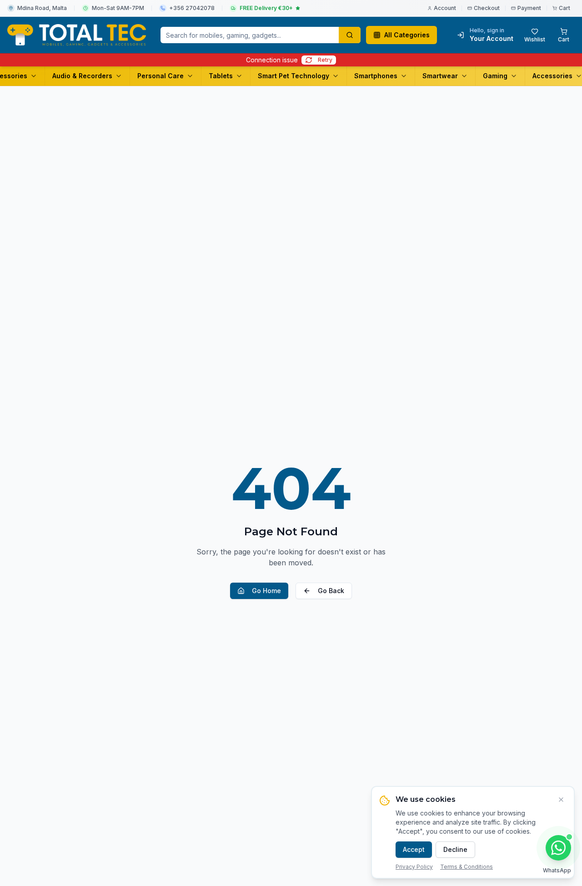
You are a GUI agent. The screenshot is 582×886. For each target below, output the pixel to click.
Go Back (331, 590)
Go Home (266, 590)
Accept (414, 849)
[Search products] (350, 35)
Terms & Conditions (466, 866)
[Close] (561, 799)
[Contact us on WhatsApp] (558, 848)
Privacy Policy (414, 866)
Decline (455, 849)
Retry (325, 59)
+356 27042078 (192, 8)
